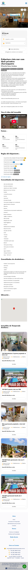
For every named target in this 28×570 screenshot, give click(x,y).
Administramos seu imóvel (14, 523)
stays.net (15, 567)
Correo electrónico (14, 49)
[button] (11, 27)
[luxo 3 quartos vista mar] (14, 448)
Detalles (14, 364)
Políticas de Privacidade (14, 534)
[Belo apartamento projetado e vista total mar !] (14, 412)
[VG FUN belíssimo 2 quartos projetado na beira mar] (14, 341)
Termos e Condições (14, 532)
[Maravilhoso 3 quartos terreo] (14, 484)
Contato (14, 525)
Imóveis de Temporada (14, 521)
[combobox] (15, 43)
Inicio (14, 519)
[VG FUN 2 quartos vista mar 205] (14, 377)
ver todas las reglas (5, 177)
